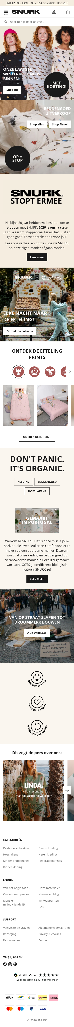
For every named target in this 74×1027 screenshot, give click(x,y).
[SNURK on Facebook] (5, 964)
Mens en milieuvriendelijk (14, 902)
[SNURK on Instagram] (10, 964)
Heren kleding (47, 854)
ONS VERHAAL (37, 633)
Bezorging (9, 934)
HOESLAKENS (37, 491)
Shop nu (12, 90)
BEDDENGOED (47, 482)
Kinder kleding (12, 867)
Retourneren (11, 940)
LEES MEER (37, 579)
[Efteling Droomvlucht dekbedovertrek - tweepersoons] (52, 405)
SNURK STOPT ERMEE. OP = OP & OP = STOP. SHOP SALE (37, 3)
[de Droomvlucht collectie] (18, 371)
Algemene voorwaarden (54, 928)
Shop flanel (59, 124)
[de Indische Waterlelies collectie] (66, 371)
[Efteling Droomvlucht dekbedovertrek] (18, 405)
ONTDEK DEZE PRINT (37, 437)
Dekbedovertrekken (16, 848)
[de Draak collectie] (50, 371)
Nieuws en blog (48, 894)
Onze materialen (49, 888)
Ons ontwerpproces (16, 894)
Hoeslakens (10, 854)
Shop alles (37, 124)
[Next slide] (70, 371)
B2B (41, 907)
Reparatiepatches (50, 861)
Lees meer (37, 257)
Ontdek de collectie (20, 331)
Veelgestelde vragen (16, 928)
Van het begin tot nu (16, 888)
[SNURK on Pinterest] (15, 964)
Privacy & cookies (49, 934)
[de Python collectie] (34, 371)
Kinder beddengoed (16, 861)
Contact (43, 940)
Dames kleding (48, 848)
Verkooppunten (48, 900)
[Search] (6, 22)
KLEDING (24, 482)
